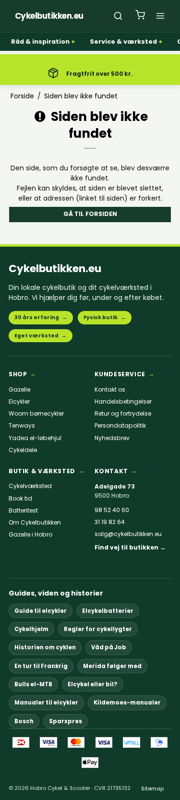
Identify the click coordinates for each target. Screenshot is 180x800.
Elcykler (19, 402)
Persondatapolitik (120, 426)
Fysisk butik (105, 317)
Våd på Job (108, 647)
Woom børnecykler (36, 414)
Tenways (22, 426)
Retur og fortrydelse (123, 414)
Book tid (20, 498)
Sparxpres (65, 721)
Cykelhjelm (31, 629)
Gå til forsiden (90, 214)
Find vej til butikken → (130, 547)
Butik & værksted (42, 471)
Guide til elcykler (40, 611)
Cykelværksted (30, 486)
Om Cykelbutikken (35, 522)
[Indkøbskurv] (140, 16)
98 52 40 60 (112, 510)
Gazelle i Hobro (30, 534)
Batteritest (23, 510)
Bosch (24, 721)
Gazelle (19, 390)
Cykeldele (23, 450)
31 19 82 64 (110, 522)
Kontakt (111, 471)
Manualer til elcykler (46, 702)
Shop (18, 374)
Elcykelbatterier (107, 611)
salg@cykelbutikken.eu (128, 534)
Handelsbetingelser (123, 402)
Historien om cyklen (45, 647)
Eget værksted (40, 335)
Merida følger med (112, 666)
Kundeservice (120, 374)
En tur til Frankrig (41, 666)
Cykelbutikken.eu (55, 268)
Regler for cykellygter (98, 629)
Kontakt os (110, 390)
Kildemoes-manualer (127, 702)
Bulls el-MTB (33, 684)
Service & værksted (123, 41)
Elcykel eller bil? (93, 684)
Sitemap (152, 788)
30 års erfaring (40, 317)
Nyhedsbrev (112, 438)
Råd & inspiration (40, 41)
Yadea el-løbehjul (35, 438)
